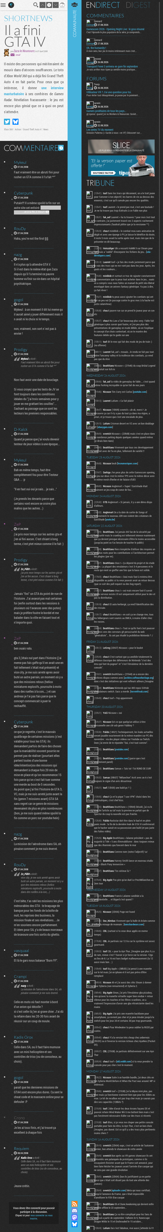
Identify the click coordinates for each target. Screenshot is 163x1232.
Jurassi (97, 58)
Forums (96, 79)
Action (18, 129)
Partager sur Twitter (7, 122)
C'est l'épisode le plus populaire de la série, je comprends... (113, 32)
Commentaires (105, 16)
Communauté (74, 596)
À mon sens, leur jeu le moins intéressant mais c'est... (111, 50)
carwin (97, 103)
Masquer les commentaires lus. (61, 147)
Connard (98, 21)
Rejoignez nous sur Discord (75, 1211)
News (45, 129)
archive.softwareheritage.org (138, 677)
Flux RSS (75, 1204)
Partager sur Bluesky (15, 122)
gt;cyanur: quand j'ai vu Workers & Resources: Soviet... (112, 114)
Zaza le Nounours (24, 51)
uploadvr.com (119, 1190)
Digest (138, 5)
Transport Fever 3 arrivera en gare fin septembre (112, 66)
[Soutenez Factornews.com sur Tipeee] (121, 175)
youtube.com (139, 392)
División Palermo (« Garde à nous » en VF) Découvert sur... (114, 132)
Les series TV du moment (99, 129)
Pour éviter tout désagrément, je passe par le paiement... (113, 95)
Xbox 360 (8, 129)
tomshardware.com (134, 924)
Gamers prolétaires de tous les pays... (106, 111)
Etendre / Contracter (75, 1197)
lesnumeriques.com (127, 463)
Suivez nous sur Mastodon (75, 1217)
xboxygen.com (105, 427)
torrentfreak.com (139, 691)
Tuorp (97, 84)
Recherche (36, 5)
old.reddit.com (124, 1061)
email (18, 54)
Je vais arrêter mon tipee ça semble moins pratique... (111, 69)
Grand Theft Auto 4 (32, 129)
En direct (103, 5)
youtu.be (110, 519)
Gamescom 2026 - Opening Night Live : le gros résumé (115, 29)
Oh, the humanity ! (96, 47)
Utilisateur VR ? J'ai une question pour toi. (108, 92)
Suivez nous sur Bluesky (75, 1224)
